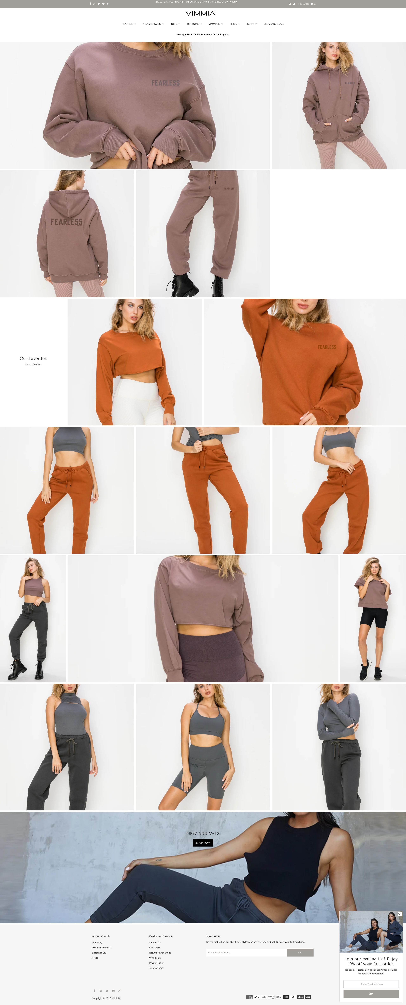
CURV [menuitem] (250, 24)
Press (95, 957)
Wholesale (155, 957)
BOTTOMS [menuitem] (193, 24)
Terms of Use (156, 968)
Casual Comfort (33, 364)
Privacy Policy (156, 962)
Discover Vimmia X (102, 947)
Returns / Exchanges (160, 952)
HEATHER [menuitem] (127, 24)
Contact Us (155, 942)
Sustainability (99, 952)
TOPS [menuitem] (174, 24)
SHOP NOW (203, 842)
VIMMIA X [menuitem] (214, 24)
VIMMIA (116, 998)
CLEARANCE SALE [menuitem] (274, 24)
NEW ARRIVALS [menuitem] (152, 24)
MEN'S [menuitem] (233, 24)
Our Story (97, 942)
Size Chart (154, 947)
